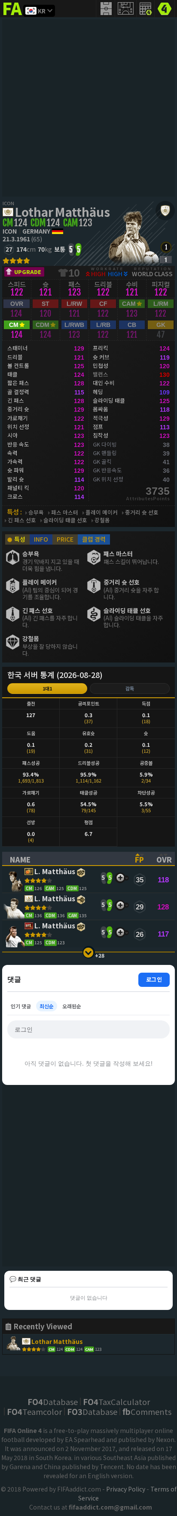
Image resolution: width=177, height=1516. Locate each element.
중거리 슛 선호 (142, 512)
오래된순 (71, 1006)
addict (13, 15)
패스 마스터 (64, 512)
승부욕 (36, 512)
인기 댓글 (21, 1006)
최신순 (47, 1006)
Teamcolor (34, 1411)
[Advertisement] (88, 108)
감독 (129, 688)
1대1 (47, 688)
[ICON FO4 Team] (165, 210)
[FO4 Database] (164, 7)
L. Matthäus (54, 872)
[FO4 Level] (166, 247)
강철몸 (102, 520)
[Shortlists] (120, 877)
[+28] (88, 952)
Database (52, 1401)
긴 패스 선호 (22, 520)
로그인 (154, 979)
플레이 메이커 (101, 512)
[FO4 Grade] (166, 259)
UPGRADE (27, 272)
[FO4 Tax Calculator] (145, 8)
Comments (146, 1411)
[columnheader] (65, 859)
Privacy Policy (125, 1489)
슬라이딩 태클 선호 (65, 520)
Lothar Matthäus (62, 211)
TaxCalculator (116, 1401)
